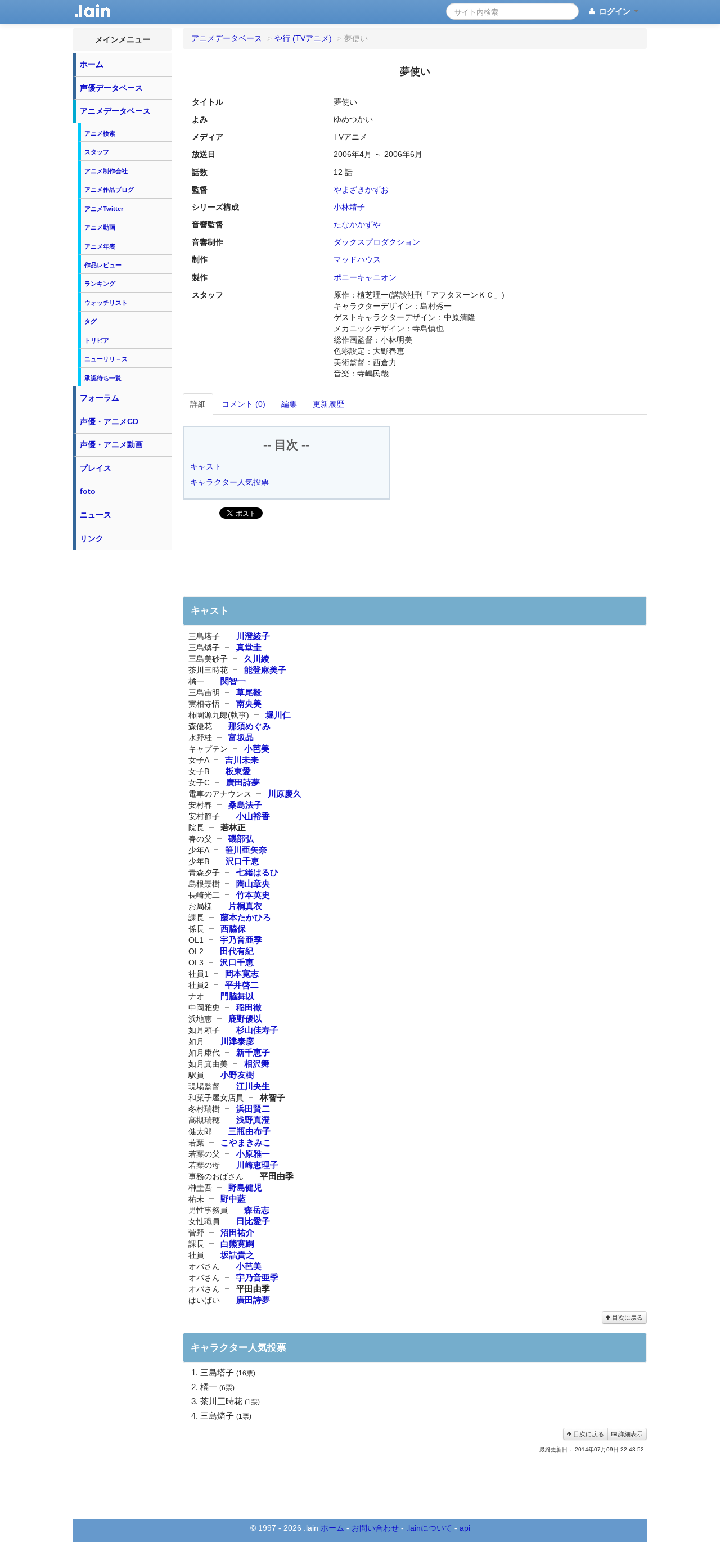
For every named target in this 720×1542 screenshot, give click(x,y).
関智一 (233, 681)
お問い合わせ (375, 1527)
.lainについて (429, 1527)
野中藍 (233, 1198)
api (465, 1527)
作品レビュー (103, 265)
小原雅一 (253, 1153)
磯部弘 (241, 838)
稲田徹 (249, 1007)
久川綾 (256, 658)
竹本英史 (253, 895)
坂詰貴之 (237, 1255)
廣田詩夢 (243, 782)
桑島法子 (245, 805)
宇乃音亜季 (241, 940)
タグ (90, 321)
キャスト (206, 466)
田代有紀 (237, 951)
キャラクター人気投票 (229, 482)
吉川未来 (242, 760)
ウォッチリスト (106, 302)
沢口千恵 (242, 861)
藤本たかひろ (245, 917)
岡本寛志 (242, 973)
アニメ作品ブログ (109, 189)
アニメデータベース (115, 110)
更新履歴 (328, 403)
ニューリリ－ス (106, 359)
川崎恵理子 (257, 1165)
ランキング (99, 283)
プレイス (95, 468)
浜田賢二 (253, 1108)
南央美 (249, 703)
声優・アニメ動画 (111, 444)
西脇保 (233, 928)
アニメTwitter (103, 208)
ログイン (615, 11)
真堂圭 (249, 647)
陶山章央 (253, 883)
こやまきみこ (245, 1142)
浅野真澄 (253, 1120)
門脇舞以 (237, 996)
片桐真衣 (245, 906)
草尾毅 (249, 692)
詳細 (198, 403)
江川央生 (253, 1086)
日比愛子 (253, 1221)
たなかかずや (357, 224)
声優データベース (111, 87)
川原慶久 (285, 793)
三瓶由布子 (249, 1131)
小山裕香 (253, 816)
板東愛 (238, 771)
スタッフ (96, 152)
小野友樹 (237, 1075)
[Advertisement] (123, 724)
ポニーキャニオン (365, 277)
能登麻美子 (265, 670)
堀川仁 (278, 715)
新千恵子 (253, 1052)
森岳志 (256, 1210)
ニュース (95, 514)
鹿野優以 (245, 1018)
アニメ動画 (99, 227)
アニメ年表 (99, 246)
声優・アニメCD (109, 421)
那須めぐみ (249, 726)
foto (88, 491)
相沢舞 (256, 1063)
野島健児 (245, 1187)
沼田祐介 (237, 1232)
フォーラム (99, 397)
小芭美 (256, 748)
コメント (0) (244, 403)
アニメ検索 (99, 133)
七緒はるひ (257, 872)
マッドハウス (357, 259)
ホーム (92, 64)
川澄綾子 (253, 636)
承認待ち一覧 (103, 378)
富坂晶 (241, 737)
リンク (92, 538)
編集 (289, 403)
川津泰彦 (237, 1041)
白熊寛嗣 (237, 1243)
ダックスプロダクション (377, 241)
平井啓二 (242, 985)
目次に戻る (626, 1317)
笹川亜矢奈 (246, 850)
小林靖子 (349, 207)
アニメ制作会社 (106, 171)
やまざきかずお (361, 189)
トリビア (96, 340)
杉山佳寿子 (257, 1030)
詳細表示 (629, 1434)
